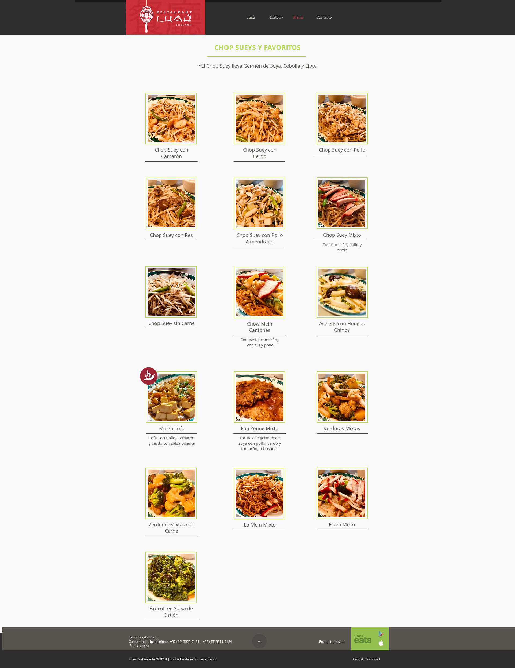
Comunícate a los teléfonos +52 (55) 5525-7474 (164, 641)
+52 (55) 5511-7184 (217, 641)
